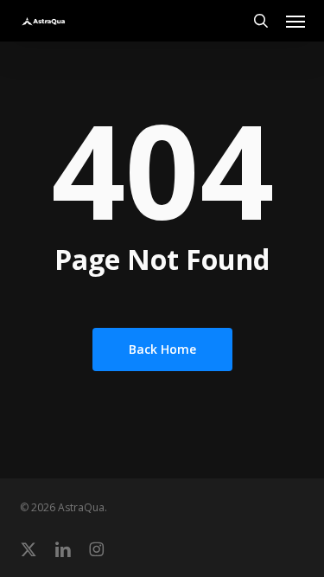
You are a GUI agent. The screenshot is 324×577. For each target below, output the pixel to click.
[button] (295, 20)
